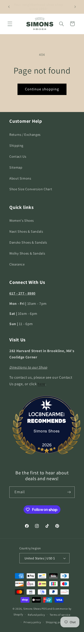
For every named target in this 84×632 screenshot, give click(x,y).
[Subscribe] (69, 492)
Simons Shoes (47, 431)
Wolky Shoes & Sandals (27, 253)
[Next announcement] (75, 7)
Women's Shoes (21, 220)
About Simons (20, 178)
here (41, 383)
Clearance (17, 264)
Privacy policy (32, 622)
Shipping (16, 145)
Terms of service (60, 614)
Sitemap (15, 167)
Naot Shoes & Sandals (26, 231)
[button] (9, 23)
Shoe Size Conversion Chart (30, 189)
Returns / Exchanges (25, 134)
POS (44, 608)
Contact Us (17, 156)
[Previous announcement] (9, 7)
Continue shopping (42, 89)
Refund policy (36, 614)
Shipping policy (55, 622)
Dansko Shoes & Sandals (28, 242)
